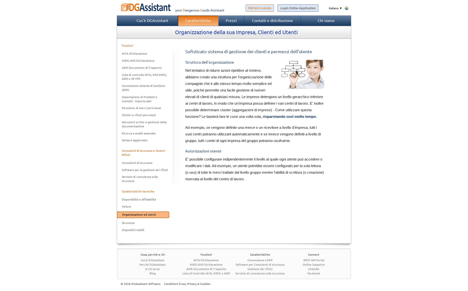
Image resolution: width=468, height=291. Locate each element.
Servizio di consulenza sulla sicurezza (140, 178)
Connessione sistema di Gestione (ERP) (143, 87)
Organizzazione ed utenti (139, 214)
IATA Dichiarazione (134, 53)
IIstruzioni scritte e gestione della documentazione (144, 124)
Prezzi (231, 21)
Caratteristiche (198, 21)
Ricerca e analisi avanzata (139, 133)
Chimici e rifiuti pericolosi (139, 115)
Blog (153, 273)
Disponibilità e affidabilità (139, 199)
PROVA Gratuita (259, 8)
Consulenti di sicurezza (137, 162)
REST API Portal (313, 260)
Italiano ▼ (335, 8)
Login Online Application (298, 8)
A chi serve (152, 269)
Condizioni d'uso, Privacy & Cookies (187, 283)
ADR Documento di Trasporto (142, 67)
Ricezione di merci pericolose (141, 108)
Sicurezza (128, 222)
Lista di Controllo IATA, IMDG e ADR (206, 273)
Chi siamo (326, 21)
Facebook (313, 273)
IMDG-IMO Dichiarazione (138, 60)
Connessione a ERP (260, 260)
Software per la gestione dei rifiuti (145, 169)
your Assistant (199, 10)
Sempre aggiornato (134, 140)
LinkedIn (313, 269)
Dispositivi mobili (133, 229)
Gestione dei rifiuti (260, 269)
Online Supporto (314, 264)
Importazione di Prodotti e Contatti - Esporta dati (139, 99)
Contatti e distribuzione (272, 21)
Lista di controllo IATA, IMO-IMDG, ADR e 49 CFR (144, 76)
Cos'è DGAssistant (152, 21)
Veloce (126, 206)
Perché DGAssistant (152, 264)
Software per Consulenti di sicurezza (260, 264)
